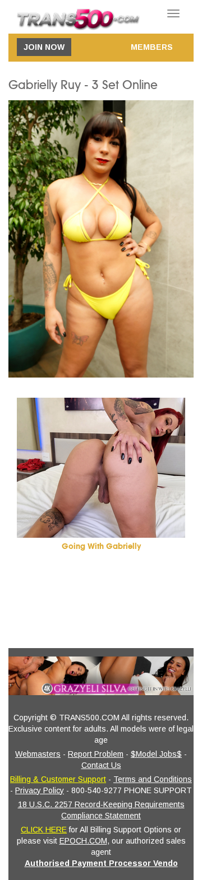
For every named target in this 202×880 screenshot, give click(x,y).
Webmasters (38, 753)
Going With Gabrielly (101, 546)
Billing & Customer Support (58, 779)
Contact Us (101, 765)
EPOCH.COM (83, 840)
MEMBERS (152, 47)
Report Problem (95, 753)
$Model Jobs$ (156, 753)
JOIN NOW (44, 47)
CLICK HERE (44, 829)
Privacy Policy (39, 790)
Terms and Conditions (152, 779)
